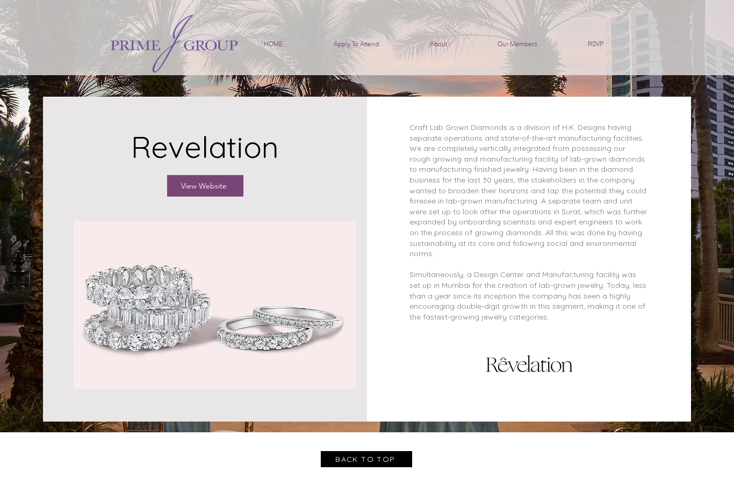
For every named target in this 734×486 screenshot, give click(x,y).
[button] (215, 305)
